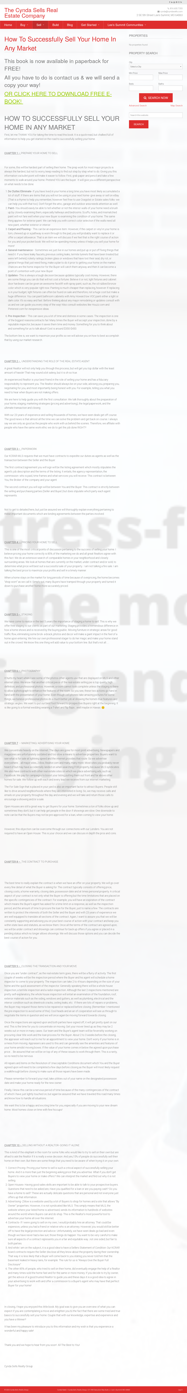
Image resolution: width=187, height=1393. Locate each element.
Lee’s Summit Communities (125, 25)
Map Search (177, 105)
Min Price (133, 73)
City (130, 62)
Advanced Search (138, 105)
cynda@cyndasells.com (171, 11)
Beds (131, 84)
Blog (70, 25)
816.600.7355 (176, 8)
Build (55, 25)
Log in (180, 1390)
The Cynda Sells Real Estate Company (31, 12)
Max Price (163, 73)
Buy (22, 25)
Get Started (88, 25)
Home (8, 25)
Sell (39, 25)
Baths (161, 84)
